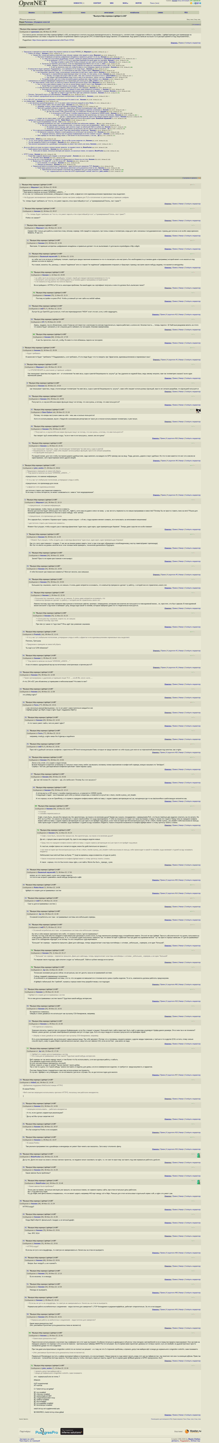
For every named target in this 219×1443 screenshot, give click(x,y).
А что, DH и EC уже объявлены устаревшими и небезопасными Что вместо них (51, 99)
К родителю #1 (172, 360)
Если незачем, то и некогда (47, 163)
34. (30, 396)
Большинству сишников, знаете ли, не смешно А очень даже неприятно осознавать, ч (72, 89)
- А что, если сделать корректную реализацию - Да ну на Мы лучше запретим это (56, 140)
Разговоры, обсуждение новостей (37, 22)
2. (24, 208)
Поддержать (185, 1441)
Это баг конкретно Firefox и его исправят (42, 142)
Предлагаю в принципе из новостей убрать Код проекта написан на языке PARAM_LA (53, 52)
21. (24, 1103)
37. (32, 409)
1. (21, 184)
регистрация (185, 0)
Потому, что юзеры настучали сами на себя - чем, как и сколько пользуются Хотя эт (76, 76)
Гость (92, 103)
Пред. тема (190, 1419)
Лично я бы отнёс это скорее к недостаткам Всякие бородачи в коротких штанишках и (72, 110)
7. (26, 225)
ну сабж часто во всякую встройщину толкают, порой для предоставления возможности (72, 58)
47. (32, 774)
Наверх (181, 204)
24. (26, 898)
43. (24, 1241)
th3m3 (38, 139)
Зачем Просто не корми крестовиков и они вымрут (59, 86)
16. (24, 702)
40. (24, 1214)
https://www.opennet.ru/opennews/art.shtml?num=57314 (53, 40)
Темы (184, 1419)
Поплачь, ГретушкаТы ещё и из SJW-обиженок (44, 94)
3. (24, 347)
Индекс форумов (177, 1419)
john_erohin (93, 81)
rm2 (103, 64)
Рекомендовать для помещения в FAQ (161, 1419)
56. (26, 1297)
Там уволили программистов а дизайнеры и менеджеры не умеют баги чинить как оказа (58, 144)
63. (30, 1021)
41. (26, 1180)
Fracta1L (65, 94)
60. (30, 924)
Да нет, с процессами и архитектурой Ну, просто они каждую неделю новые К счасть (90, 116)
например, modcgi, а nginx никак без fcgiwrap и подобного (57, 106)
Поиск (152, 3)
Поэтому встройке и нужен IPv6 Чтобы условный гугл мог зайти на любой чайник (79, 62)
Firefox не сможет (34, 53)
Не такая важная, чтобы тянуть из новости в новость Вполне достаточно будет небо (62, 82)
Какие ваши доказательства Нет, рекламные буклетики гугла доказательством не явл (67, 168)
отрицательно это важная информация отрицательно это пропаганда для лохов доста (58, 81)
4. (24, 465)
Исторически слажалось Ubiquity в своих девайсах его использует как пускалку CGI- (67, 132)
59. (28, 1006)
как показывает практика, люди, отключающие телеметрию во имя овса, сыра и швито (68, 72)
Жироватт (87, 52)
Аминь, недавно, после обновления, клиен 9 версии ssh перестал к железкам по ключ (77, 65)
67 (108, 65)
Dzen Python (110, 76)
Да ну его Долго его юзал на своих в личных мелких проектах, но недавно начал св (53, 147)
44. (30, 757)
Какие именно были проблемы (39, 149)
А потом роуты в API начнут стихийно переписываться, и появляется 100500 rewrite (80, 113)
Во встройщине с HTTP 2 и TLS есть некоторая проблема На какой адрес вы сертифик (77, 60)
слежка (160, 12)
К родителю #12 (171, 314)
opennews (35, 32)
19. (21, 1080)
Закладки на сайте (27, 1439)
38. (21, 1201)
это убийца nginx (30, 101)
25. (28, 744)
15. (30, 254)
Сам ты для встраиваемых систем (45, 122)
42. (26, 1227)
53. (32, 319)
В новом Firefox (29, 139)
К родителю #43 (171, 1309)
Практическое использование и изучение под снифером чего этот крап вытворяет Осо (72, 169)
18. (24, 885)
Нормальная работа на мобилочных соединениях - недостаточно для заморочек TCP (62, 166)
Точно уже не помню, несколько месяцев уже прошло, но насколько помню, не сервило (63, 151)
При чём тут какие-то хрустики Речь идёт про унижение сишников (74, 93)
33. (28, 566)
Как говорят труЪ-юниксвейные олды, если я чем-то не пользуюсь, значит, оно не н (76, 77)
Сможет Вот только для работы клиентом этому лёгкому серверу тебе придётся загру (63, 55)
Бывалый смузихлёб (112, 58)
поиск (83, 12)
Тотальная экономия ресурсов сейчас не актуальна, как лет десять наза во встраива (76, 128)
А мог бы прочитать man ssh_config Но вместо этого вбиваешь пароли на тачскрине (80, 67)
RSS (186, 12)
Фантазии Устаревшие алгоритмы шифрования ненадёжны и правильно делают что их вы (69, 57)
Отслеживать (196, 24)
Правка (181, 43)
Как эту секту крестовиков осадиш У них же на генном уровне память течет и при (66, 84)
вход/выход (134, 12)
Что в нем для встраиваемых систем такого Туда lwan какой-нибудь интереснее (61, 130)
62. (32, 592)
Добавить (175, 1441)
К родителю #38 (171, 1253)
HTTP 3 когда (29, 154)
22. (28, 730)
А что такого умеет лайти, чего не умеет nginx (49, 105)
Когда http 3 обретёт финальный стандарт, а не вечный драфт (50, 156)
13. (21, 672)
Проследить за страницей (30, 1441)
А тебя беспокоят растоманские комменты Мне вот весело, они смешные (63, 87)
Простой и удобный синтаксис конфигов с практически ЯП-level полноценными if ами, (67, 108)
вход (179, 0)
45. (32, 426)
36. (21, 1154)
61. (30, 443)
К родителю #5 (172, 574)
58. (28, 1314)
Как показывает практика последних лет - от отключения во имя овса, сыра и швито (62, 70)
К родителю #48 (171, 1293)
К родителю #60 (171, 984)
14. (21, 689)
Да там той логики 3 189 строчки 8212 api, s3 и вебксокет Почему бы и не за (73, 111)
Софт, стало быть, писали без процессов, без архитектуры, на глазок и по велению (85, 115)
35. (24, 1124)
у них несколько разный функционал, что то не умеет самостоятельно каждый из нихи (58, 103)
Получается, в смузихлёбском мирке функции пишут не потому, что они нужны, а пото (72, 74)
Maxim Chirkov (194, 1439)
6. (26, 364)
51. (28, 1284)
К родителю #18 (171, 1001)
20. (26, 717)
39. (24, 1167)
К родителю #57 (171, 1075)
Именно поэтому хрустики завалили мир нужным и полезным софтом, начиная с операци (78, 91)
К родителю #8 (172, 461)
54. (24, 655)
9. (28, 534)
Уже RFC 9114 (38, 157)
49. (34, 787)
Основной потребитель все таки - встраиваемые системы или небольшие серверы (66, 123)
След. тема (197, 1419)
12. (28, 240)
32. (30, 553)
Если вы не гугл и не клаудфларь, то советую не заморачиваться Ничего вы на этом (58, 159)
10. (24, 632)
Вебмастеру (195, 1441)
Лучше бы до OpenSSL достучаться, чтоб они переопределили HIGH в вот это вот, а (71, 64)
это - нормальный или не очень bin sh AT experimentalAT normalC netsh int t (73, 171)
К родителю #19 (171, 1132)
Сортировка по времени (190, 178)
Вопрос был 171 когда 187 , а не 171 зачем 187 (49, 161)
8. (28, 383)
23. (30, 306)
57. (26, 989)
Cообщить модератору (193, 43)
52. (28, 911)
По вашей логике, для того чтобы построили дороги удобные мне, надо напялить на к (72, 79)
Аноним (45, 53)
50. (28, 1271)
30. (28, 869)
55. (24, 1137)
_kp (97, 123)
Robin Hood (65, 120)
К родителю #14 (171, 893)
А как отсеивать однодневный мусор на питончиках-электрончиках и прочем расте (57, 96)
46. (30, 579)
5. (26, 500)
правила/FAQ (57, 12)
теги (157, 3)
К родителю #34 (171, 438)
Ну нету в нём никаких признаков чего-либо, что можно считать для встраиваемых (71, 125)
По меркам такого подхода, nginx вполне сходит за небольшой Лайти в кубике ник (75, 127)
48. (26, 1257)
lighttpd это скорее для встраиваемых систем (44, 120)
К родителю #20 (171, 752)
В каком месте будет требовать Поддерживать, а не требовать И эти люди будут (56, 69)
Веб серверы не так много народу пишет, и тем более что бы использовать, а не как (67, 135)
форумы (32, 12)
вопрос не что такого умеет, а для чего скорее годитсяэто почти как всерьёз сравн (66, 118)
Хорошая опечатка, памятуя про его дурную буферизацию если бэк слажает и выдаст (72, 134)
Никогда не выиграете (45, 164)
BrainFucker (87, 147)
